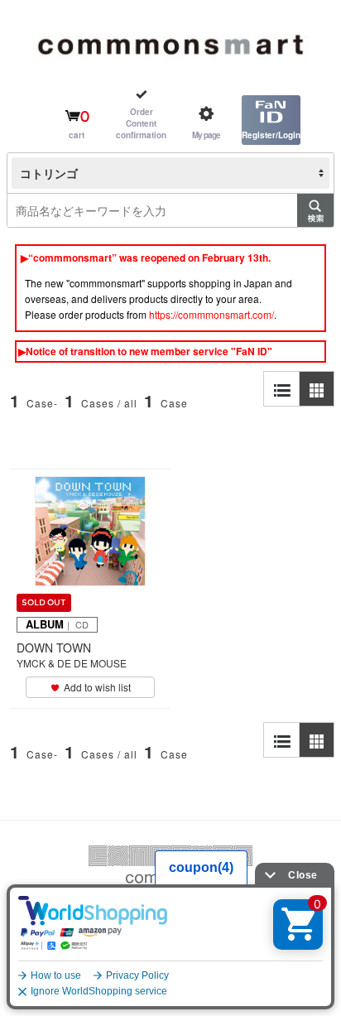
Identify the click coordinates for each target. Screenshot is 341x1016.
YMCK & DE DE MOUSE (72, 663)
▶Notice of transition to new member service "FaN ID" (145, 351)
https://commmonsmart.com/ (211, 314)
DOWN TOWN (54, 647)
